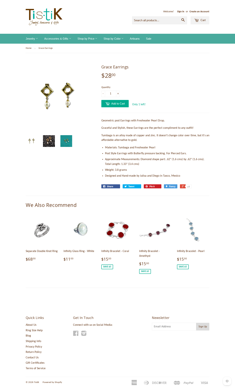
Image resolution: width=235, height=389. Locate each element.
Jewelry (31, 38)
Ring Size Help (34, 330)
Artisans (135, 38)
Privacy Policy (34, 346)
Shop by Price (86, 38)
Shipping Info (33, 341)
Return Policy (33, 352)
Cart (203, 20)
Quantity (105, 87)
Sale (148, 38)
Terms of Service (36, 368)
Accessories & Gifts (56, 38)
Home (28, 48)
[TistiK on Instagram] (84, 334)
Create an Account (199, 11)
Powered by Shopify (52, 382)
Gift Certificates (35, 362)
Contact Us (32, 357)
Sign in (180, 11)
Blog (28, 335)
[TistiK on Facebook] (76, 334)
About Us (31, 325)
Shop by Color (112, 38)
